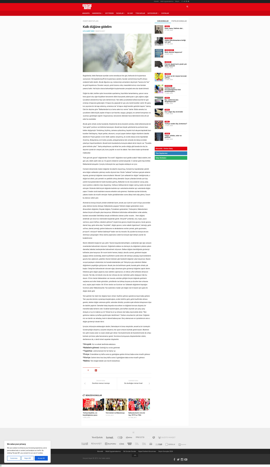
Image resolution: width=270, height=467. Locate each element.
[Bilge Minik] (144, 444)
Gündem (167, 74)
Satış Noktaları (161, 158)
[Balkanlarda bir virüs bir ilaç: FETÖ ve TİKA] (139, 405)
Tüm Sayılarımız (161, 153)
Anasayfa (86, 13)
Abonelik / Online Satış (164, 149)
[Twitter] (184, 1)
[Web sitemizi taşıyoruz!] (159, 53)
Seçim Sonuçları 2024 (165, 451)
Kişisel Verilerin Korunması (147, 451)
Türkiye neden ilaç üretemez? (176, 124)
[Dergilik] (170, 444)
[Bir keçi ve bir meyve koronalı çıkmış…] (159, 77)
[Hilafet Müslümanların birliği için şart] (159, 41)
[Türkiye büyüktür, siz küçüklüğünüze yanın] (93, 405)
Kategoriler (152, 13)
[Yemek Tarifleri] (129, 437)
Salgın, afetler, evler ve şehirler (173, 136)
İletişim (177, 1)
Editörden (109, 13)
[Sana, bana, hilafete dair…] (159, 29)
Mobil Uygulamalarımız (166, 1)
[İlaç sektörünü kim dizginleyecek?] (159, 101)
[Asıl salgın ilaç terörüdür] (159, 113)
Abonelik (156, 1)
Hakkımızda (96, 13)
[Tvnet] (110, 437)
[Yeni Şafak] (97, 437)
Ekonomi (167, 62)
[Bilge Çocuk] (137, 444)
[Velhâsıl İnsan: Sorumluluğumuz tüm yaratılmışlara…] (159, 89)
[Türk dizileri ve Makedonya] (116, 405)
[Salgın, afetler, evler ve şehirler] (159, 136)
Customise (13, 458)
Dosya (167, 133)
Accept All (41, 458)
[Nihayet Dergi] (96, 444)
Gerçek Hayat (169, 50)
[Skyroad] (158, 444)
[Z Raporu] (110, 444)
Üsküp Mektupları (90, 21)
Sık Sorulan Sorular (129, 451)
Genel (167, 121)
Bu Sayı (130, 13)
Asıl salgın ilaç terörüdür (174, 112)
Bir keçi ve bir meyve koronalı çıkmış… (176, 77)
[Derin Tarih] (84, 444)
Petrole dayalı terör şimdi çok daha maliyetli (176, 65)
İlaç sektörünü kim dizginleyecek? (171, 101)
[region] (27, 452)
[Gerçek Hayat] (129, 444)
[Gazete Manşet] (166, 437)
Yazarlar (120, 13)
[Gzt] (119, 437)
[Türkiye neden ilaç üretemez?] (159, 125)
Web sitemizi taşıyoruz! (173, 52)
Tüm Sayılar (140, 13)
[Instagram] (186, 1)
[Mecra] (140, 437)
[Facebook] (182, 1)
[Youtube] (188, 1)
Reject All (27, 458)
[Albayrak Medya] (133, 432)
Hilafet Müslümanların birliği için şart (175, 41)
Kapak (167, 26)
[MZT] (151, 437)
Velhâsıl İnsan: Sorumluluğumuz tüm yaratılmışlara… (173, 89)
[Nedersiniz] (182, 444)
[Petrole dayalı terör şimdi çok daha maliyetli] (159, 65)
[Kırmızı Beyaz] (150, 444)
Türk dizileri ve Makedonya (115, 413)
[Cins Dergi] (121, 444)
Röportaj (168, 38)
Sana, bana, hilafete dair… (174, 28)
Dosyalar (165, 13)
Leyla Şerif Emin (88, 31)
